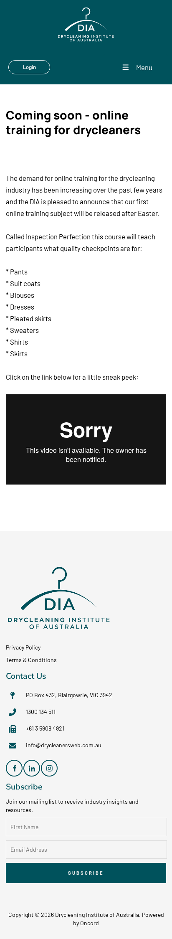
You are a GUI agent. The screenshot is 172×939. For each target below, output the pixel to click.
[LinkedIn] (31, 768)
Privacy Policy (23, 647)
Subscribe (86, 873)
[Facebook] (14, 768)
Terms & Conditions (31, 659)
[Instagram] (49, 768)
